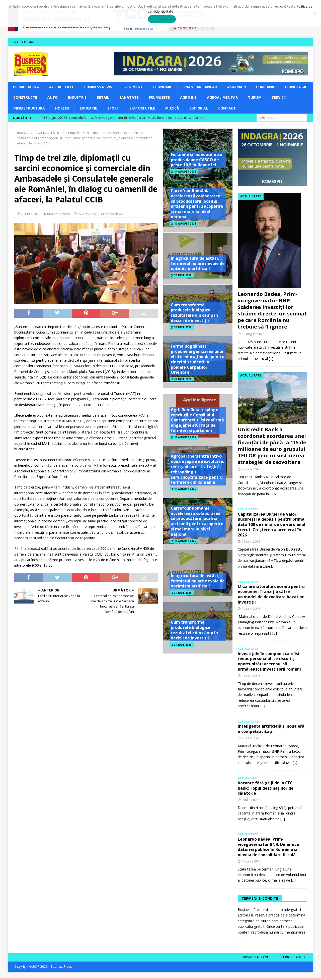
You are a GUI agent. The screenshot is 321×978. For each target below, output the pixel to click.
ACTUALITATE (61, 86)
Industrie (77, 97)
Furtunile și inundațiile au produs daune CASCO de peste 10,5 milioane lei (196, 160)
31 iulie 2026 (182, 275)
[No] (314, 13)
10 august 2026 (185, 223)
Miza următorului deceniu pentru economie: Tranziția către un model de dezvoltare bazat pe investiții (271, 594)
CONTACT (227, 108)
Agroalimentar (222, 97)
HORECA (62, 108)
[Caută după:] (282, 117)
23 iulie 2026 (251, 738)
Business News (98, 86)
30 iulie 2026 (182, 379)
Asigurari (236, 86)
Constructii (25, 97)
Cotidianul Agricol (293, 957)
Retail (103, 97)
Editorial (198, 108)
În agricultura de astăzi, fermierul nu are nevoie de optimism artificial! (198, 263)
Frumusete (159, 97)
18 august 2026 (253, 334)
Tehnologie (295, 86)
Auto (52, 97)
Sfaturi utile (142, 108)
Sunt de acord (161, 19)
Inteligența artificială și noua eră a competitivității (271, 728)
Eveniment (132, 86)
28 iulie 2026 (251, 469)
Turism (255, 97)
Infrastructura (29, 108)
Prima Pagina (26, 86)
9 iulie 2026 (250, 799)
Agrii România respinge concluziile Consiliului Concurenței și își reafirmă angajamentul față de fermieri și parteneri (197, 420)
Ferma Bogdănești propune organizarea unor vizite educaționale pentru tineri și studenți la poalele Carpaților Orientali (197, 359)
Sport (113, 108)
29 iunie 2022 (30, 213)
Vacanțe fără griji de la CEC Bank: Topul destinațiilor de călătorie (265, 788)
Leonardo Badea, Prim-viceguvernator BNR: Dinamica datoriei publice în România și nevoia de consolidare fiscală (268, 846)
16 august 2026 (185, 437)
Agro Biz (188, 97)
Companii (265, 86)
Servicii (279, 97)
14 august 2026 (185, 171)
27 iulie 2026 (251, 608)
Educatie (88, 108)
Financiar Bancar (200, 86)
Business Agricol (256, 957)
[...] (271, 358)
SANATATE (129, 97)
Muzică (172, 108)
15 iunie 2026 (251, 861)
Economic (162, 86)
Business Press (59, 213)
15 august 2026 (185, 489)
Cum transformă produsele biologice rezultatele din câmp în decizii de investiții (194, 312)
